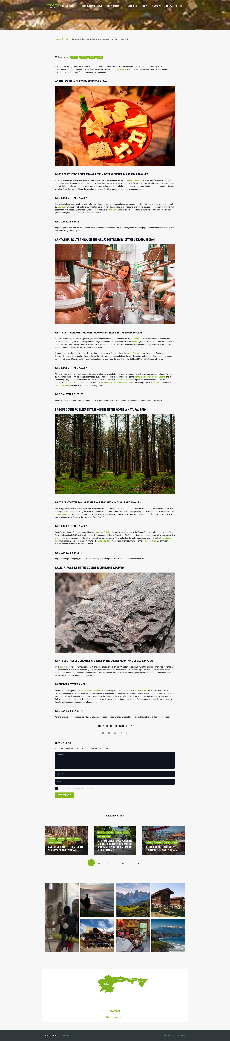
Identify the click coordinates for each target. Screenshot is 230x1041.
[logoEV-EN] (52, 6)
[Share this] (109, 733)
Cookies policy (179, 1035)
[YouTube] (167, 6)
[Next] (138, 862)
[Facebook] (171, 6)
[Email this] (103, 733)
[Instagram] (176, 6)
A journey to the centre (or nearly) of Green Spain (66, 848)
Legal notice (168, 1035)
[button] (183, 6)
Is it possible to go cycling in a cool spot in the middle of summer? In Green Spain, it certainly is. (115, 845)
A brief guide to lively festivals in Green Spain (161, 848)
